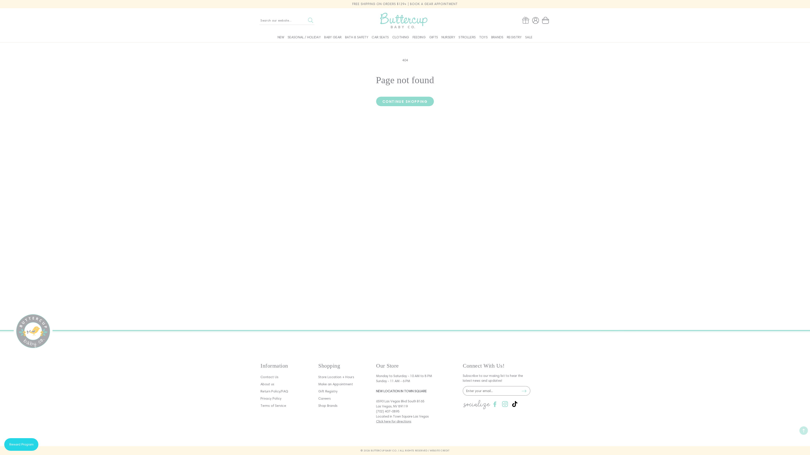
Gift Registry (328, 391)
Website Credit (439, 450)
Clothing (400, 37)
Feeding (419, 37)
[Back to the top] (803, 430)
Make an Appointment (335, 384)
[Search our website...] (310, 20)
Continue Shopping (405, 101)
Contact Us (269, 377)
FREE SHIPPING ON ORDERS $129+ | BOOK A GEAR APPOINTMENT (405, 4)
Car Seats (380, 37)
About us (267, 384)
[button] (546, 20)
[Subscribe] (524, 391)
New (281, 37)
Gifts (433, 37)
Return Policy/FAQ (274, 391)
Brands (497, 37)
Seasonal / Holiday (304, 37)
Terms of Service (273, 406)
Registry (514, 37)
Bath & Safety (356, 37)
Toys (483, 37)
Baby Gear (333, 37)
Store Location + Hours (336, 377)
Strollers (467, 37)
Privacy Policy (271, 398)
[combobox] (287, 20)
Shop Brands (328, 406)
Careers (324, 398)
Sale (528, 37)
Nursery (448, 37)
